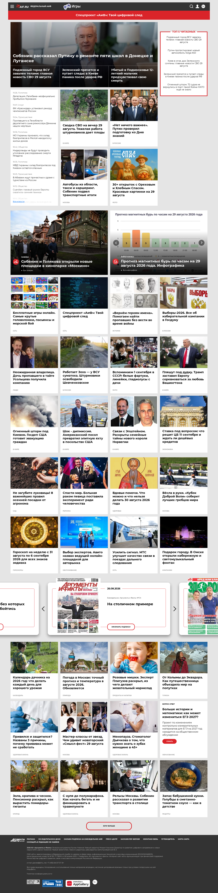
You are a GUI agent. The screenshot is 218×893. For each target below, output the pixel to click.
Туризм (165, 695)
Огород (16, 814)
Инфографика (127, 257)
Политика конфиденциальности (39, 874)
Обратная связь (150, 839)
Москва (66, 202)
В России (117, 143)
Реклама (31, 839)
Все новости (20, 204)
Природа (67, 695)
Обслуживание (70, 570)
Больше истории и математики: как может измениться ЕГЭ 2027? (181, 713)
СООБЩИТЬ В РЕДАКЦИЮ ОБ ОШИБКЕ (43, 842)
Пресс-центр (111, 839)
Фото (115, 202)
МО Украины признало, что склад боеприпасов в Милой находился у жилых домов (32, 138)
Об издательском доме (49, 839)
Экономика (167, 449)
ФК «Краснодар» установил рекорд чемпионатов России (32, 109)
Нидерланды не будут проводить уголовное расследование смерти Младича (32, 153)
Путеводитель (168, 839)
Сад (14, 511)
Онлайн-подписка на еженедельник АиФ (83, 839)
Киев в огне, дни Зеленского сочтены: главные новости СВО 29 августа (183, 63)
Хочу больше (109, 826)
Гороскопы (18, 570)
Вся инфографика (130, 270)
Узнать (169, 741)
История (116, 331)
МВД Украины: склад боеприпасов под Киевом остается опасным (34, 166)
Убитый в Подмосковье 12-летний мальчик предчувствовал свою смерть (132, 75)
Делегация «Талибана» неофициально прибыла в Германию (34, 97)
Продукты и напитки (122, 695)
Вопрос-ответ (168, 704)
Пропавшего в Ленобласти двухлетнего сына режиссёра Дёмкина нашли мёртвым (34, 123)
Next (102, 243)
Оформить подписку (121, 627)
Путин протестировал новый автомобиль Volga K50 (184, 51)
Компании (167, 570)
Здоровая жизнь (20, 755)
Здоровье (117, 511)
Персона (67, 511)
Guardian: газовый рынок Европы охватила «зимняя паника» (31, 191)
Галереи (25, 257)
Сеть (15, 331)
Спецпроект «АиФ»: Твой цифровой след (109, 15)
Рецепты (166, 814)
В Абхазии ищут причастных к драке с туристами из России (33, 179)
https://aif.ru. (31, 869)
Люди (15, 390)
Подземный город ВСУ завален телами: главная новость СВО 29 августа (33, 73)
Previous (16, 243)
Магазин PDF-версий (130, 839)
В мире (66, 143)
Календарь (18, 695)
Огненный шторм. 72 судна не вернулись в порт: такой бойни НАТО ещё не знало (183, 87)
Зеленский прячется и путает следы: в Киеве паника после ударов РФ (82, 73)
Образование (168, 755)
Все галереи (28, 270)
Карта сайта (183, 839)
